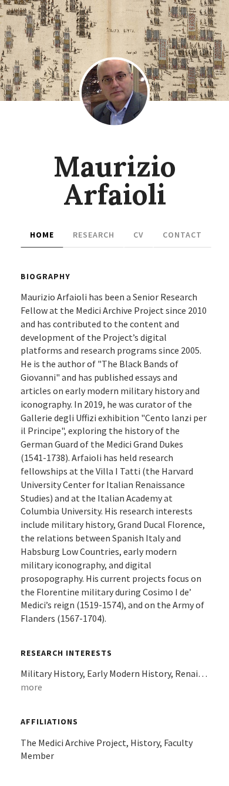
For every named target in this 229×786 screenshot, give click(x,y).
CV (138, 234)
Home (42, 234)
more (31, 687)
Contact (182, 234)
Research (93, 234)
